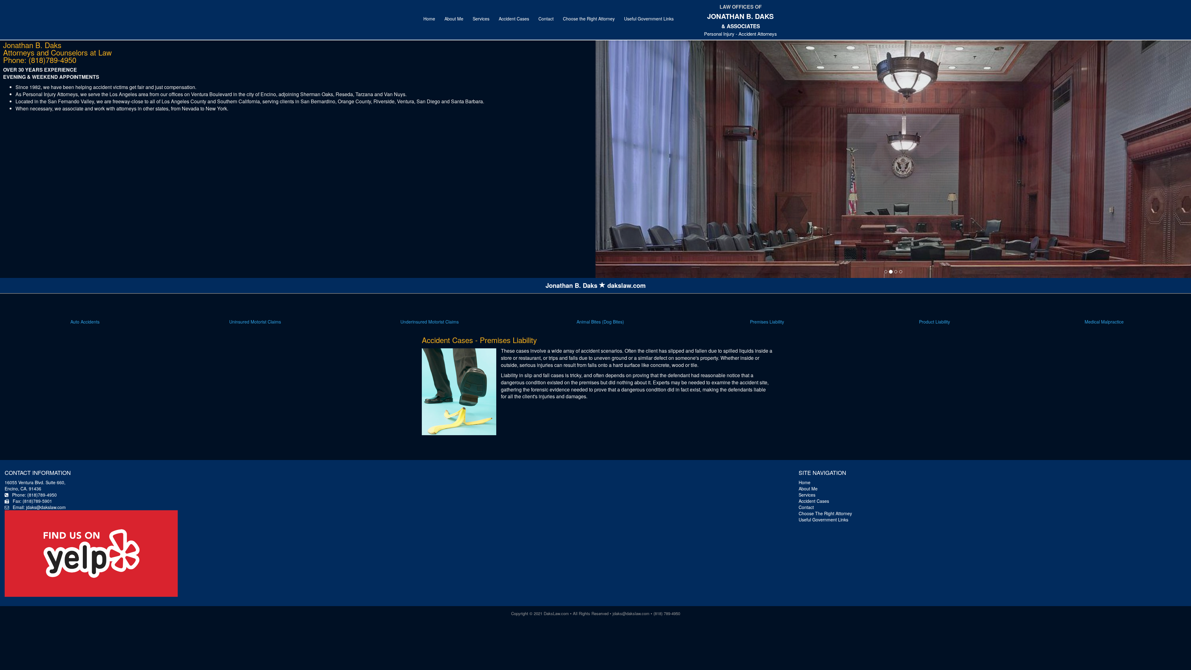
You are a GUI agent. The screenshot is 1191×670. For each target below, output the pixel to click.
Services (481, 19)
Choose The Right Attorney (825, 513)
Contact (546, 19)
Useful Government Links (649, 19)
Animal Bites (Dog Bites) (600, 322)
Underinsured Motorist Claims (429, 322)
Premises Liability (767, 322)
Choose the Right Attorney (589, 19)
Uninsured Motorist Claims (255, 322)
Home (429, 19)
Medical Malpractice (1104, 322)
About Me (453, 19)
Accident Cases (514, 19)
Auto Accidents (85, 322)
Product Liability (934, 322)
